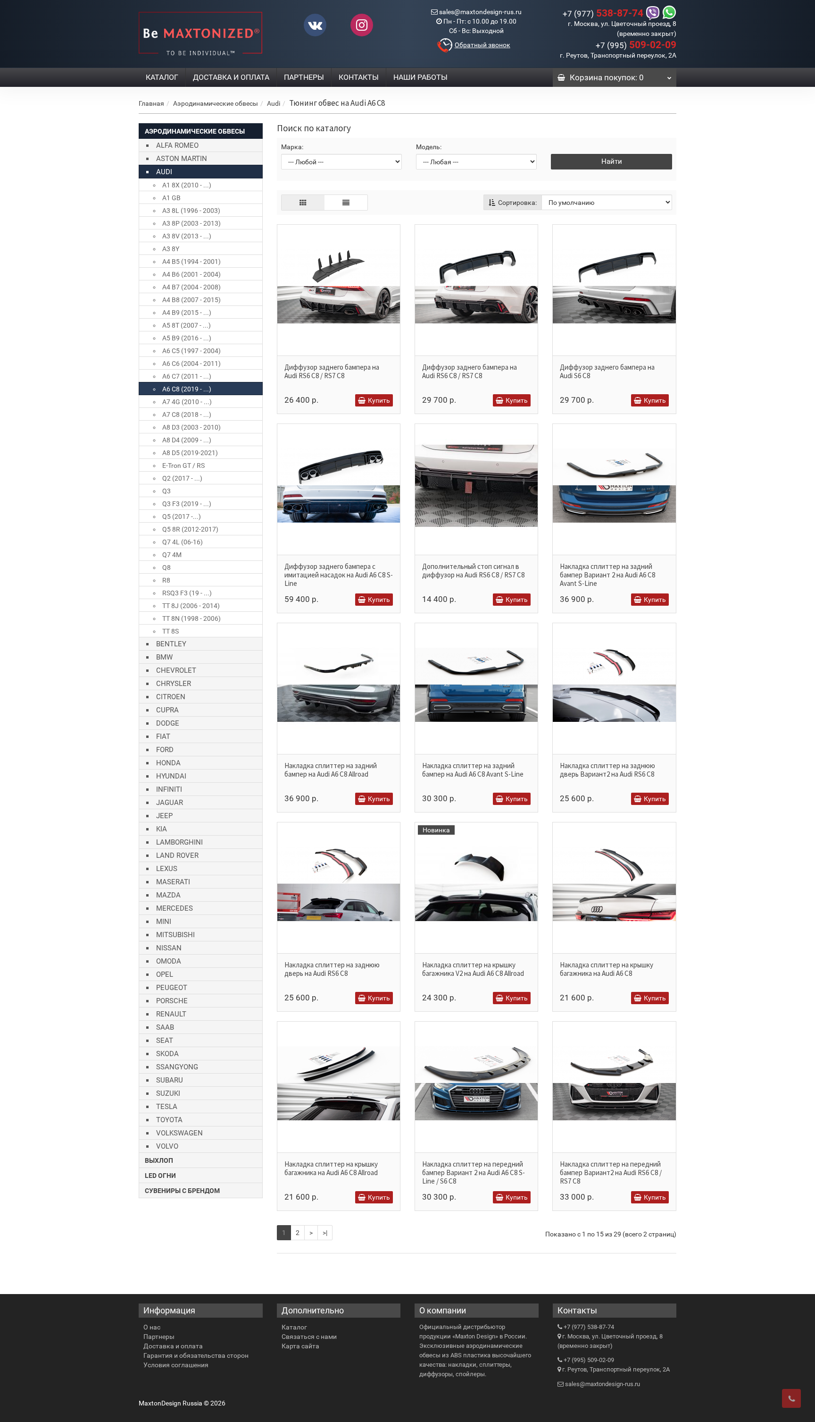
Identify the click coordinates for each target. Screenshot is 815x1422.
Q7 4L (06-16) (182, 542)
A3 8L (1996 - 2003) (191, 210)
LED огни (160, 1175)
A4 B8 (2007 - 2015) (191, 300)
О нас (151, 1327)
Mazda (168, 895)
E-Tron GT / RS (183, 465)
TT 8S (170, 631)
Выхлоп (159, 1160)
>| (325, 1232)
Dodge (167, 723)
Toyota (169, 1120)
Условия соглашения (175, 1365)
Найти (611, 161)
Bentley (171, 644)
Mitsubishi (175, 935)
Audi (273, 103)
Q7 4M (172, 555)
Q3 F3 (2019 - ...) (186, 504)
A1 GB (171, 198)
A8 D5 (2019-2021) (190, 453)
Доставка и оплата (231, 77)
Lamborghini (179, 842)
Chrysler (173, 683)
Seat (164, 1040)
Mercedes (174, 908)
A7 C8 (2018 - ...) (186, 414)
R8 (166, 580)
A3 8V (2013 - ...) (186, 236)
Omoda (168, 961)
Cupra (167, 710)
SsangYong (177, 1067)
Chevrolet (176, 670)
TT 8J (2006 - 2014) (191, 605)
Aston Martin (181, 158)
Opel (164, 974)
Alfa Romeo (177, 145)
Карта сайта (300, 1346)
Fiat (163, 736)
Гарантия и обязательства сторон (196, 1355)
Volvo (167, 1146)
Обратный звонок (482, 45)
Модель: (428, 147)
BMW (164, 657)
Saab (165, 1027)
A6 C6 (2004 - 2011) (191, 363)
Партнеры (304, 77)
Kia (161, 829)
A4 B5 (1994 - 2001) (191, 261)
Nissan (169, 948)
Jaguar (169, 802)
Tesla (166, 1106)
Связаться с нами (309, 1336)
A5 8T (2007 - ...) (186, 325)
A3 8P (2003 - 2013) (191, 223)
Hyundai (171, 776)
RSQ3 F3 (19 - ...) (187, 593)
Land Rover (177, 855)
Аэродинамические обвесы (215, 103)
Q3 (166, 491)
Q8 (166, 567)
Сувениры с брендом (182, 1190)
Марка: (292, 147)
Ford (165, 749)
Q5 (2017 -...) (181, 516)
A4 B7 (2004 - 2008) (191, 287)
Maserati (173, 882)
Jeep (164, 816)
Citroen (170, 697)
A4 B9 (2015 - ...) (186, 312)
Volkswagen (179, 1133)
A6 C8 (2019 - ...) (186, 389)
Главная (151, 103)
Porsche (172, 1001)
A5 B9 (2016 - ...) (186, 338)
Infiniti (169, 789)
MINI (163, 921)
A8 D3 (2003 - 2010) (191, 427)
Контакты (359, 77)
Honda (168, 763)
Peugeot (171, 987)
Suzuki (168, 1093)
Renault (171, 1014)
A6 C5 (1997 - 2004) (191, 351)
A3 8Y (170, 249)
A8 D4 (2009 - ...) (186, 440)
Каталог (162, 77)
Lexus (166, 868)
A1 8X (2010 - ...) (186, 185)
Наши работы (420, 77)
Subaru (169, 1080)
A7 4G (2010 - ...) (187, 402)
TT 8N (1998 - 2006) (191, 618)
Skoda (167, 1054)
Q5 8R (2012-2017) (190, 529)
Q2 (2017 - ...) (182, 478)
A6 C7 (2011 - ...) (186, 376)
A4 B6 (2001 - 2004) (191, 274)
